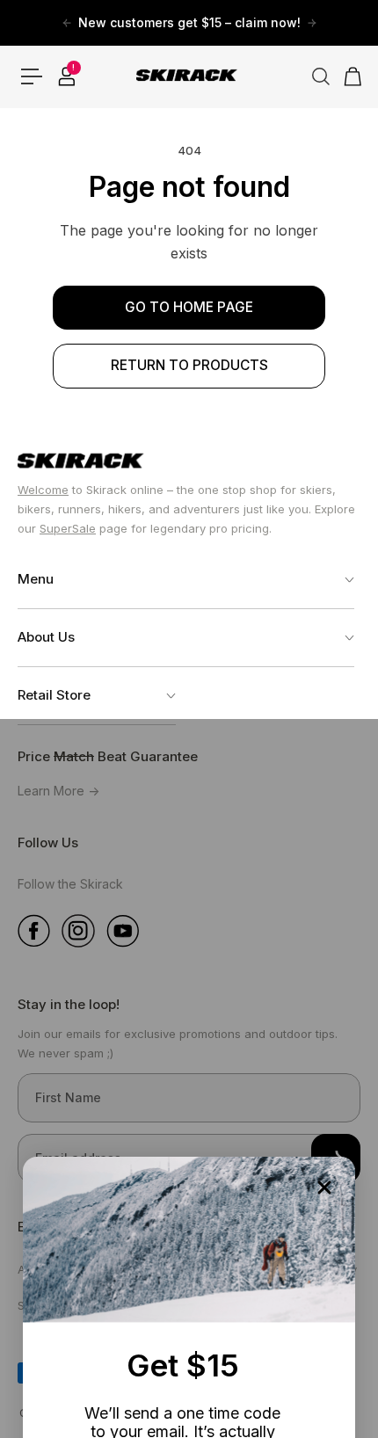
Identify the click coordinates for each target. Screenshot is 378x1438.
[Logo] (189, 76)
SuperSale (68, 528)
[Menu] (31, 76)
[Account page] (66, 76)
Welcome (43, 490)
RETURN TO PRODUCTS (189, 365)
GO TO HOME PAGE (189, 307)
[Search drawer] (314, 76)
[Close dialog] (324, 1187)
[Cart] (347, 76)
